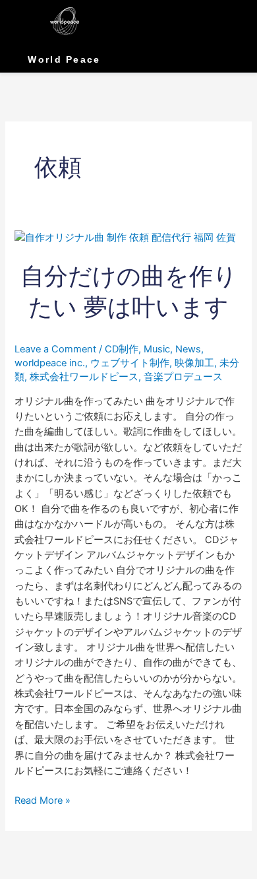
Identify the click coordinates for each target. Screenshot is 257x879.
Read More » (42, 799)
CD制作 (121, 349)
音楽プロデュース (183, 377)
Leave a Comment (55, 349)
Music (157, 349)
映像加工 (194, 363)
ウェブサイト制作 (129, 363)
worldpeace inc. (49, 363)
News (188, 349)
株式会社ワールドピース (84, 377)
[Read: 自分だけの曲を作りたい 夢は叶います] (125, 238)
